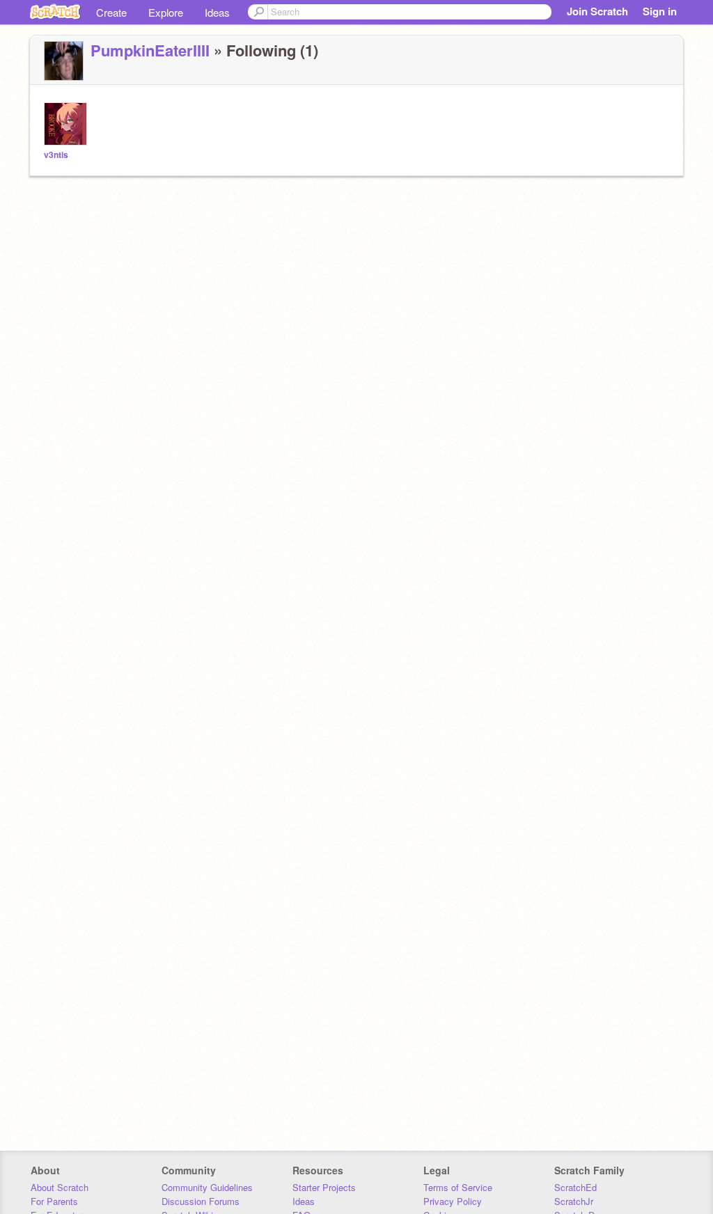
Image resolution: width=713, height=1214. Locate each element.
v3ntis (56, 155)
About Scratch (59, 1187)
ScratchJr (573, 1201)
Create (111, 12)
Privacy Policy (452, 1201)
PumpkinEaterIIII (150, 50)
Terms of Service (457, 1187)
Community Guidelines (207, 1187)
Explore (165, 12)
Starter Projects (324, 1187)
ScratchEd (575, 1187)
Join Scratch (597, 11)
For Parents (54, 1201)
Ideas (217, 12)
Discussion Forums (201, 1201)
